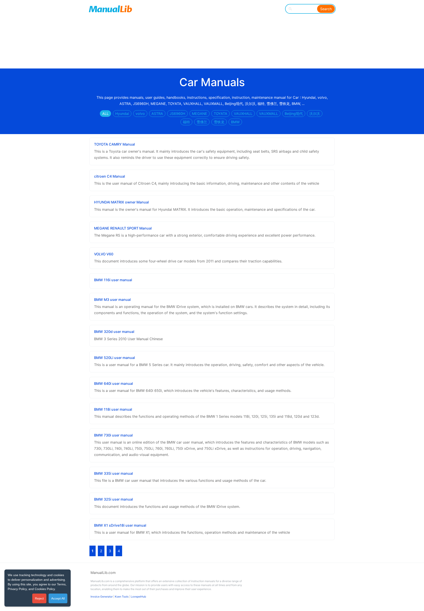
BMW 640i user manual (113, 383)
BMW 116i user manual (113, 280)
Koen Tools (122, 596)
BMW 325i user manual (113, 499)
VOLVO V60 (103, 254)
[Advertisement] (209, 35)
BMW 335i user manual (113, 473)
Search (326, 9)
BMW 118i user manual (113, 409)
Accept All (58, 598)
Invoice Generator (102, 596)
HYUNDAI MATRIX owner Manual (121, 202)
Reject (39, 598)
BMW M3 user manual (112, 299)
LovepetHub (138, 596)
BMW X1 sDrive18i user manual (120, 525)
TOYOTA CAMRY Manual (114, 144)
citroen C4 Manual (109, 176)
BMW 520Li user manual (114, 357)
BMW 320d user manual (114, 331)
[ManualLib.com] (110, 8)
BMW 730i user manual (113, 435)
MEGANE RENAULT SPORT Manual (123, 228)
